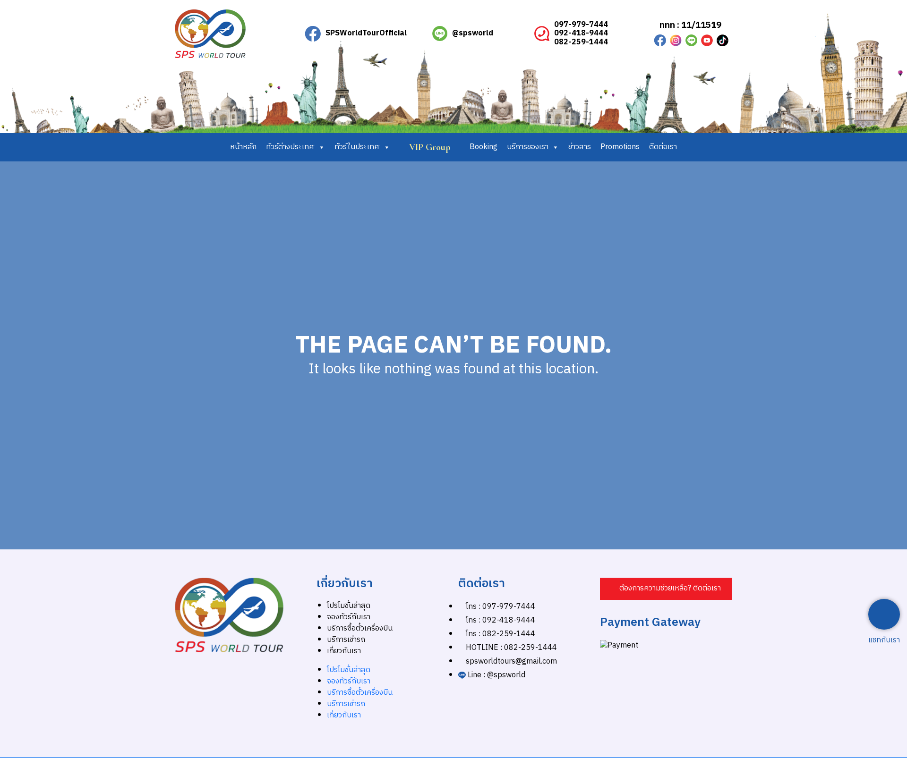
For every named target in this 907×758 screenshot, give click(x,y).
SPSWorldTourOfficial (366, 33)
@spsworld (472, 33)
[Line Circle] (691, 40)
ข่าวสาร (579, 147)
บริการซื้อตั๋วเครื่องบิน (360, 628)
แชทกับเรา (884, 640)
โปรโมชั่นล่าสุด (348, 605)
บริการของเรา (527, 147)
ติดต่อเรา (663, 147)
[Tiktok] (722, 40)
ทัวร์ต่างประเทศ (290, 147)
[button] (666, 589)
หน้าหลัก (243, 147)
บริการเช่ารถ (346, 639)
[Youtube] (707, 40)
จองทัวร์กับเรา (348, 617)
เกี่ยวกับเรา (344, 651)
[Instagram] (676, 40)
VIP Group (430, 147)
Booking (483, 147)
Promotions (620, 147)
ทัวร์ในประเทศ (357, 147)
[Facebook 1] (660, 40)
